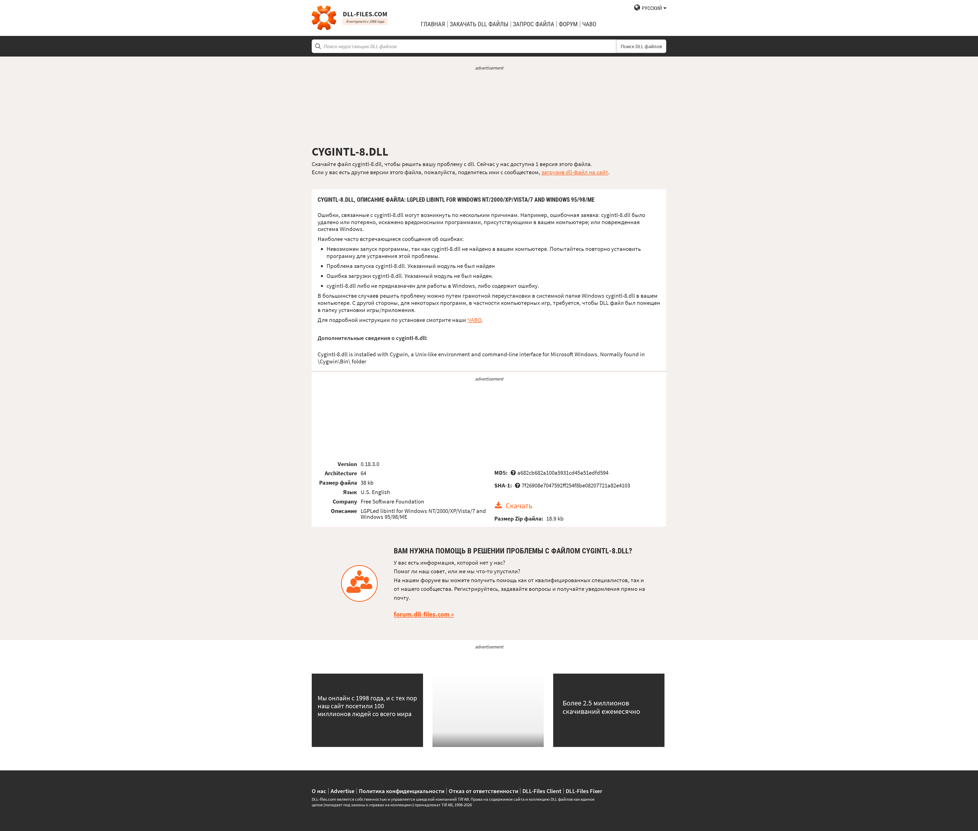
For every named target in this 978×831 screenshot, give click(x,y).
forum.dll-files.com (422, 614)
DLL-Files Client (541, 791)
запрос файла (533, 24)
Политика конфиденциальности (401, 791)
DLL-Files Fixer (584, 791)
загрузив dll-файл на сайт (574, 172)
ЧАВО (474, 319)
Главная (433, 24)
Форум (568, 24)
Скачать (519, 505)
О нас (319, 791)
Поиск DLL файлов (641, 46)
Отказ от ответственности (483, 791)
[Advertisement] (489, 107)
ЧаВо (589, 24)
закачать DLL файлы (479, 24)
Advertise (343, 791)
